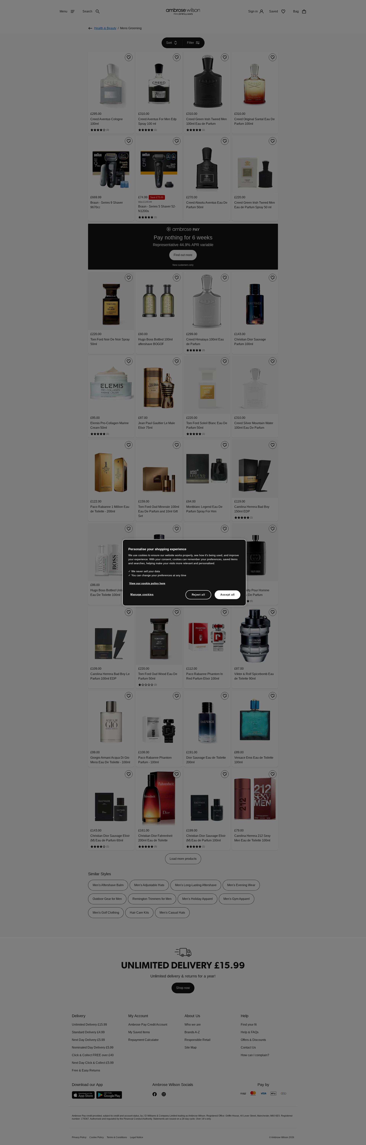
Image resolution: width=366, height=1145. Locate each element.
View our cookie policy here (145, 583)
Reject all (199, 594)
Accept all (227, 594)
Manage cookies (141, 594)
